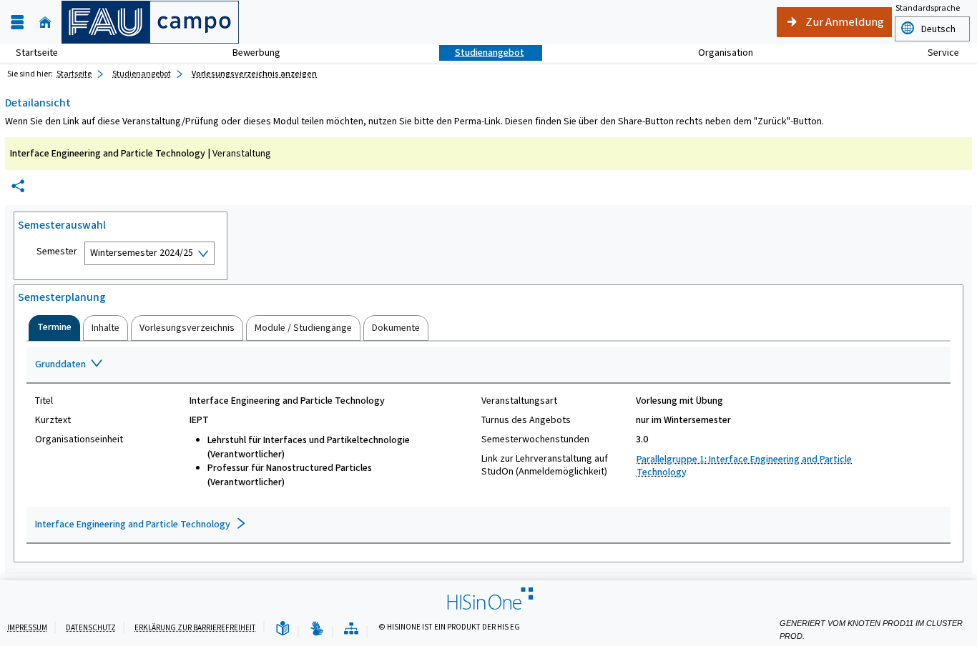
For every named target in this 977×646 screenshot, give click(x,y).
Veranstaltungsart (519, 400)
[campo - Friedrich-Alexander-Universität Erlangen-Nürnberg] (150, 22)
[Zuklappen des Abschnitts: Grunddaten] (488, 365)
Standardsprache (927, 8)
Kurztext (53, 420)
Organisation (717, 52)
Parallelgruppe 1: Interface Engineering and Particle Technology (744, 465)
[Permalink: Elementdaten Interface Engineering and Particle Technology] (18, 186)
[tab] (54, 328)
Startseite (37, 52)
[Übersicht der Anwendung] (351, 629)
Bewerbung (248, 52)
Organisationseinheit (79, 439)
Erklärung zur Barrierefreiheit (195, 627)
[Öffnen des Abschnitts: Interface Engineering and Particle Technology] (488, 525)
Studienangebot (481, 52)
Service (935, 52)
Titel (44, 400)
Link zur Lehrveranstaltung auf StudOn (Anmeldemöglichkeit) (544, 465)
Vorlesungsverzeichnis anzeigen (254, 73)
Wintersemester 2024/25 (141, 252)
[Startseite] (45, 22)
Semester (56, 251)
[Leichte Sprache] (282, 629)
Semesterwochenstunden (535, 439)
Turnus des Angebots (526, 420)
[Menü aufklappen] (17, 22)
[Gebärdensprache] (317, 629)
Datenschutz (91, 627)
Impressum (27, 627)
